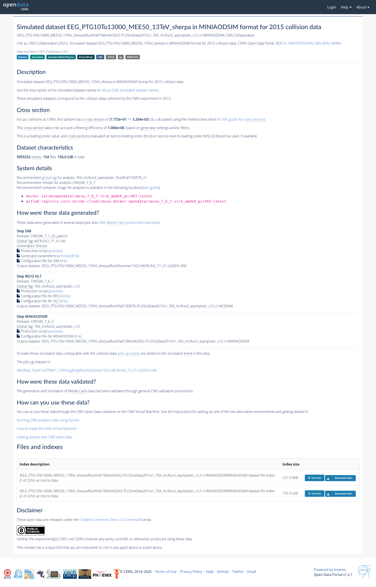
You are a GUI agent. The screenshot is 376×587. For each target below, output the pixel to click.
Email (251, 571)
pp (120, 56)
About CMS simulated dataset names (130, 90)
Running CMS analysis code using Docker (48, 420)
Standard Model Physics (61, 56)
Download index (343, 478)
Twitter (238, 571)
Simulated (37, 56)
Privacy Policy (191, 571)
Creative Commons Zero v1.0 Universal (109, 519)
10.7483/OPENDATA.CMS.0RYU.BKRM (311, 43)
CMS (100, 56)
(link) (75, 255)
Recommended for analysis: (46, 177)
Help (209, 571)
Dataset (22, 56)
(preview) (56, 250)
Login (331, 7)
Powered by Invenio (330, 569)
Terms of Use (165, 571)
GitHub (223, 571)
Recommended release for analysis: (44, 182)
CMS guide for (243, 119)
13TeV (110, 56)
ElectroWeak (86, 56)
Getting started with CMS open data (44, 437)
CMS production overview (128, 222)
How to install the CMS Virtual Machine (46, 428)
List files (316, 478)
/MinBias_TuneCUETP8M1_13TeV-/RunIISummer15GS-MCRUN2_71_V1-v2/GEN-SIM (87, 370)
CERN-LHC (132, 56)
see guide (151, 187)
